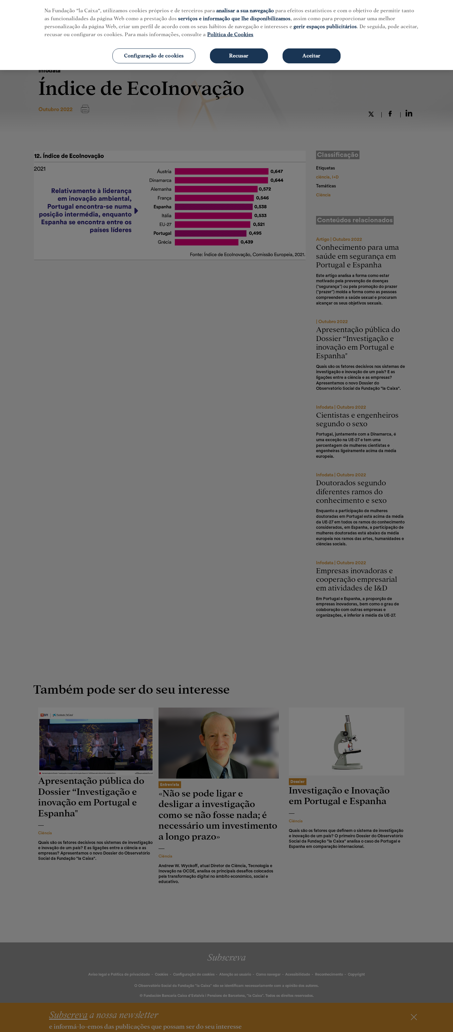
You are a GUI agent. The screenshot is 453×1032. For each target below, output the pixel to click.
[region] (226, 35)
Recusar (238, 55)
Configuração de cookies (154, 55)
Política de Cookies (230, 34)
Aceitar (311, 55)
